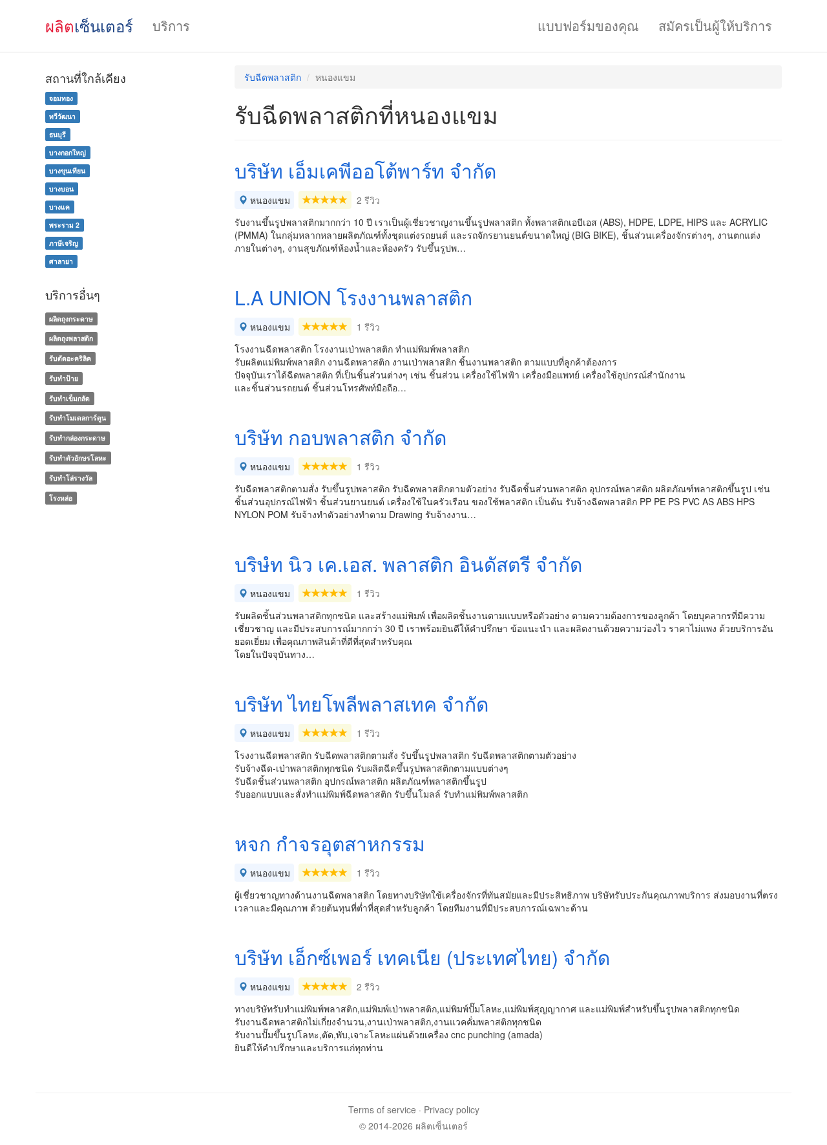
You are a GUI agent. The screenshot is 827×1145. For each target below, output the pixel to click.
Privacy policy (451, 1109)
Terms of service (382, 1109)
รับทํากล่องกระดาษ (77, 437)
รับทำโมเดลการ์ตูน (77, 418)
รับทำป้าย (63, 378)
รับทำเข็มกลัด (69, 398)
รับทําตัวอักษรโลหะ (78, 458)
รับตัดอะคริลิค (70, 358)
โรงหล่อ (60, 498)
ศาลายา (61, 261)
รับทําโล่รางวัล (70, 478)
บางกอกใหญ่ (67, 152)
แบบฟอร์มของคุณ (588, 25)
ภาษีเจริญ (63, 243)
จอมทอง (61, 98)
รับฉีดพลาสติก (272, 77)
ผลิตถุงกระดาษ (71, 318)
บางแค (59, 207)
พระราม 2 (64, 225)
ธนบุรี (57, 134)
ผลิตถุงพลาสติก (71, 338)
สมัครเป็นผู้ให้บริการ (715, 25)
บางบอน (61, 188)
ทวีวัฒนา (62, 116)
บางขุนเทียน (67, 170)
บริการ (171, 25)
